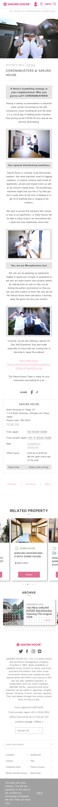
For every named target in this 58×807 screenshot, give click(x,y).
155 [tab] (5, 625)
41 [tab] (49, 610)
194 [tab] (47, 628)
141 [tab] (25, 623)
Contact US (23, 730)
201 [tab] (11, 630)
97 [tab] (25, 618)
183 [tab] (20, 628)
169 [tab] (39, 625)
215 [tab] (45, 630)
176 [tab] (56, 625)
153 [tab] (54, 623)
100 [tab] (32, 618)
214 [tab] (43, 630)
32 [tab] (27, 610)
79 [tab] (34, 615)
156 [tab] (8, 625)
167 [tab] (34, 625)
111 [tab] (5, 620)
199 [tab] (7, 630)
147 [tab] (39, 623)
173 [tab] (49, 625)
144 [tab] (32, 623)
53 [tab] (25, 612)
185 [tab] (25, 628)
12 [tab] (32, 607)
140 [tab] (22, 623)
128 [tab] (47, 620)
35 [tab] (34, 610)
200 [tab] (9, 630)
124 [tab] (37, 620)
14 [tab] (37, 607)
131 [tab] (54, 620)
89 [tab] (5, 618)
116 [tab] (18, 620)
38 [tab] (42, 610)
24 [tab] (8, 610)
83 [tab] (44, 615)
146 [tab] (37, 623)
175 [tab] (54, 625)
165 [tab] (30, 625)
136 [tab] (13, 623)
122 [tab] (32, 620)
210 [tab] (33, 630)
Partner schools (37, 767)
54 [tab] (27, 612)
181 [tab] (15, 628)
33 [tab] (30, 610)
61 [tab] (44, 612)
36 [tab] (37, 610)
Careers (9, 761)
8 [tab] (22, 607)
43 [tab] (54, 610)
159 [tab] (15, 625)
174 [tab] (51, 625)
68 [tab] (8, 615)
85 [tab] (49, 615)
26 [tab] (13, 610)
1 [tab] (23, 584)
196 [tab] (51, 628)
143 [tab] (30, 623)
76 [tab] (27, 615)
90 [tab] (8, 618)
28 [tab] (18, 610)
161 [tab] (20, 625)
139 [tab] (20, 623)
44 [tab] (56, 610)
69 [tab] (10, 615)
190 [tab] (37, 628)
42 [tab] (51, 610)
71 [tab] (15, 615)
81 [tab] (39, 615)
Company (10, 754)
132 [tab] (56, 620)
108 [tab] (51, 618)
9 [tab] (25, 607)
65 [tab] (54, 612)
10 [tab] (27, 607)
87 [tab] (54, 615)
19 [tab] (49, 607)
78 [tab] (32, 615)
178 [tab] (8, 628)
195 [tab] (49, 628)
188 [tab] (32, 628)
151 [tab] (49, 623)
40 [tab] (47, 610)
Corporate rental (13, 767)
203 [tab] (16, 630)
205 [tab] (21, 630)
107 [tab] (49, 618)
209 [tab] (31, 630)
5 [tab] (33, 584)
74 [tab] (22, 615)
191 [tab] (39, 628)
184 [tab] (22, 628)
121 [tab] (30, 620)
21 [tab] (54, 607)
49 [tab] (15, 612)
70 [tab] (13, 615)
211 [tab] (36, 630)
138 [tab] (18, 623)
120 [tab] (27, 620)
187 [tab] (30, 628)
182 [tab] (18, 628)
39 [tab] (44, 610)
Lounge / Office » (34, 721)
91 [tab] (10, 618)
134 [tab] (8, 623)
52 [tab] (22, 612)
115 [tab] (15, 620)
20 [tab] (51, 607)
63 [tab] (49, 612)
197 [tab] (54, 628)
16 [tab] (42, 607)
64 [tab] (51, 612)
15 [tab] (39, 607)
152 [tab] (51, 623)
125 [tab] (39, 620)
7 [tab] (20, 607)
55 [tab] (30, 612)
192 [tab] (42, 628)
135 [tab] (10, 623)
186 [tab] (27, 628)
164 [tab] (27, 625)
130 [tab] (51, 620)
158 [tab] (13, 625)
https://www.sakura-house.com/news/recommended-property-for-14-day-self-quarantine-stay (29, 364)
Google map (12, 424)
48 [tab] (13, 612)
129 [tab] (49, 620)
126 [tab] (42, 620)
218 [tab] (52, 630)
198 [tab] (56, 628)
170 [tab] (42, 625)
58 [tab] (37, 612)
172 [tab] (47, 625)
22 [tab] (56, 607)
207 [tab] (26, 630)
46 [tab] (8, 612)
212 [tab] (38, 630)
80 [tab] (37, 615)
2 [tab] (26, 584)
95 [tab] (20, 618)
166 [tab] (32, 625)
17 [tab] (44, 607)
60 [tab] (42, 612)
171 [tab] (44, 625)
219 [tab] (55, 630)
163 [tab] (25, 625)
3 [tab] (28, 584)
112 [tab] (8, 620)
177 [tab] (5, 628)
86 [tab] (51, 615)
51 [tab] (20, 612)
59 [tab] (39, 612)
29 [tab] (20, 610)
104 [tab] (42, 618)
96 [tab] (22, 618)
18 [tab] (47, 607)
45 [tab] (5, 612)
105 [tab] (44, 618)
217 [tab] (50, 630)
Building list (35, 754)
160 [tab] (18, 625)
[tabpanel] (29, 549)
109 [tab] (54, 618)
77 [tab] (30, 615)
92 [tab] (13, 618)
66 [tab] (56, 612)
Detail (29, 574)
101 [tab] (34, 618)
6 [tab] (35, 584)
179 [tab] (10, 628)
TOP (10, 11)
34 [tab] (32, 610)
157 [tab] (10, 625)
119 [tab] (25, 620)
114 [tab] (13, 620)
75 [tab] (25, 615)
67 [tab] (5, 615)
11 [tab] (30, 607)
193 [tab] (44, 628)
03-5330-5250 (37, 431)
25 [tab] (10, 610)
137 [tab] (15, 623)
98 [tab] (27, 618)
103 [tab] (39, 618)
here (7, 803)
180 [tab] (13, 628)
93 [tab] (15, 618)
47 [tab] (10, 612)
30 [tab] (22, 610)
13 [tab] (34, 607)
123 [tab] (34, 620)
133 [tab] (5, 623)
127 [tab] (44, 620)
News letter (35, 773)
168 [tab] (37, 625)
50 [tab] (18, 612)
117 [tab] (20, 620)
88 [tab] (56, 615)
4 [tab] (30, 584)
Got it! (40, 793)
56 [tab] (32, 612)
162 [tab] (22, 625)
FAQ (32, 761)
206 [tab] (23, 630)
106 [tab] (47, 618)
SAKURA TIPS (19, 11)
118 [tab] (22, 620)
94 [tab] (18, 618)
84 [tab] (47, 615)
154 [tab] (56, 623)
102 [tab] (37, 618)
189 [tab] (34, 628)
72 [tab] (18, 615)
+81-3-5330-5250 (39, 437)
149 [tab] (44, 623)
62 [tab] (47, 612)
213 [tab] (40, 630)
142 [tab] (27, 623)
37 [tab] (39, 610)
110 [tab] (56, 618)
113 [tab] (10, 620)
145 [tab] (34, 623)
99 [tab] (30, 618)
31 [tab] (25, 610)
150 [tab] (47, 623)
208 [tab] (28, 630)
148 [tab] (42, 623)
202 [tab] (14, 630)
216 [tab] (48, 630)
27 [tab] (15, 610)
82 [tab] (42, 615)
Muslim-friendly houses (16, 773)
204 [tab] (19, 630)
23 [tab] (5, 610)
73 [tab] (20, 615)
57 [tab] (34, 612)
